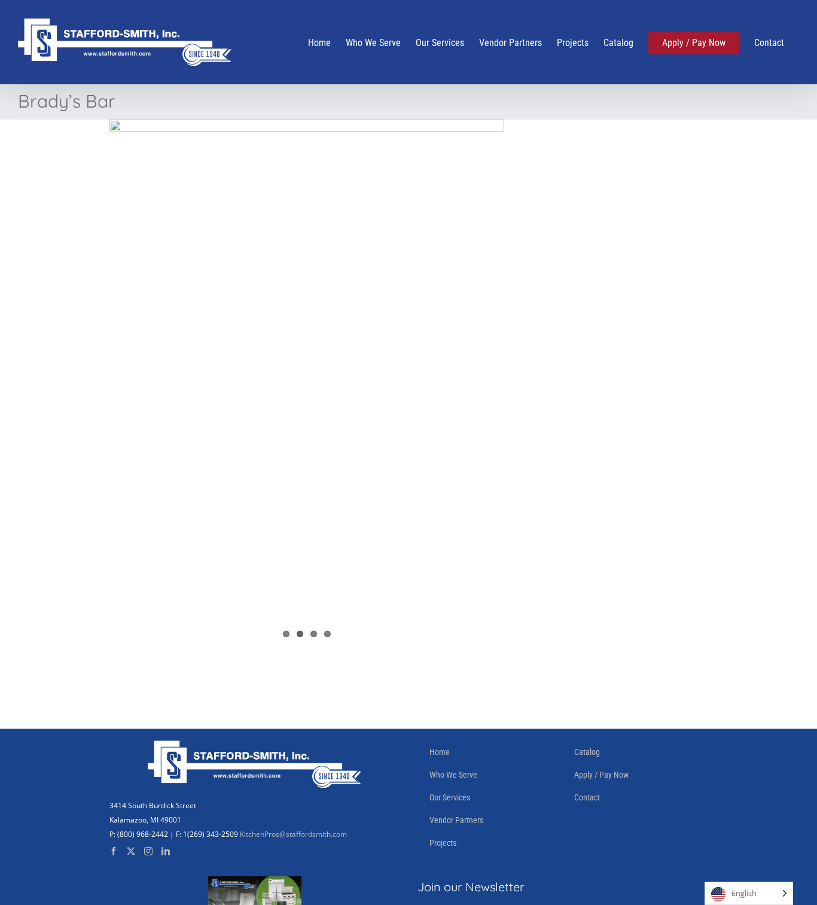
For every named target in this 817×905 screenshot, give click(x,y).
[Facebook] (113, 851)
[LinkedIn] (165, 851)
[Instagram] (148, 851)
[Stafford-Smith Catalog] (254, 883)
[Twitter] (131, 851)
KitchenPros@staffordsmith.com (293, 834)
